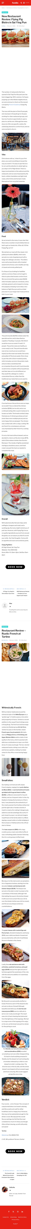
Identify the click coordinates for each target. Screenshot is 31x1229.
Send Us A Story (22, 1217)
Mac (4, 26)
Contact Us (6, 1217)
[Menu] (3, 3)
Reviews (4, 12)
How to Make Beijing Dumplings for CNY (22, 1174)
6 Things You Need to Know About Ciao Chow (8, 593)
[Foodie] (15, 3)
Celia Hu (5, 640)
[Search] (21, 3)
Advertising (13, 1217)
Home (3, 7)
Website (4, 1135)
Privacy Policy (15, 1219)
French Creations (14, 104)
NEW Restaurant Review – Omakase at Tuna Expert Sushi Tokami (23, 594)
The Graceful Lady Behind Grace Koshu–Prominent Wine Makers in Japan (8, 1176)
